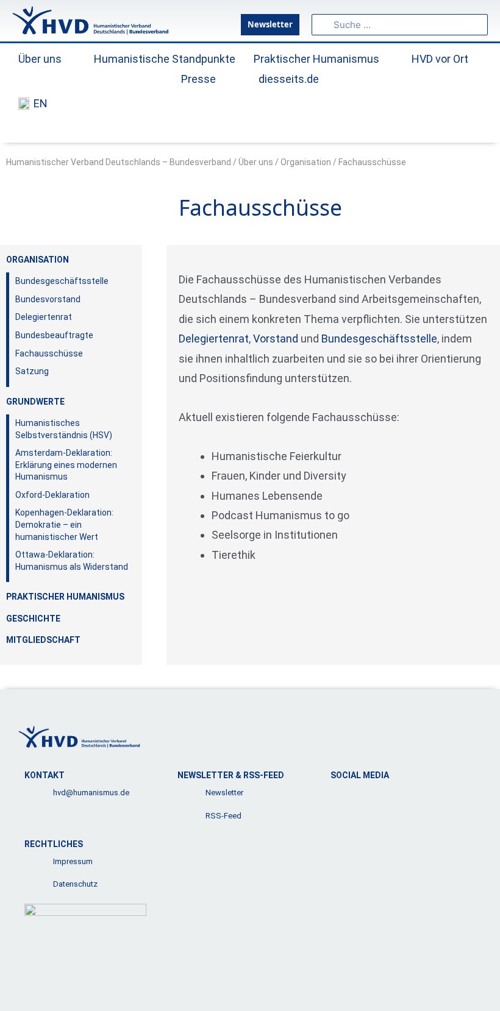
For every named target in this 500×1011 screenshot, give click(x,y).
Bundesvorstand (47, 299)
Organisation (305, 162)
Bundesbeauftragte (54, 335)
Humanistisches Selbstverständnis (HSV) (63, 429)
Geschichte (33, 618)
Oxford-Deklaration (52, 495)
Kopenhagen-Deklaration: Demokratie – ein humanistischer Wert (64, 524)
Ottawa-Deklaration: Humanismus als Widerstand (71, 561)
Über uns (255, 162)
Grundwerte (35, 401)
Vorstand (275, 338)
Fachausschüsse (49, 353)
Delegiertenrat (43, 317)
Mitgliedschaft (43, 640)
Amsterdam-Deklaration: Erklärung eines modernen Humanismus (66, 464)
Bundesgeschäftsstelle (62, 281)
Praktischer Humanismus (65, 596)
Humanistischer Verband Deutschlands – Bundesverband (118, 162)
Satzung (32, 371)
